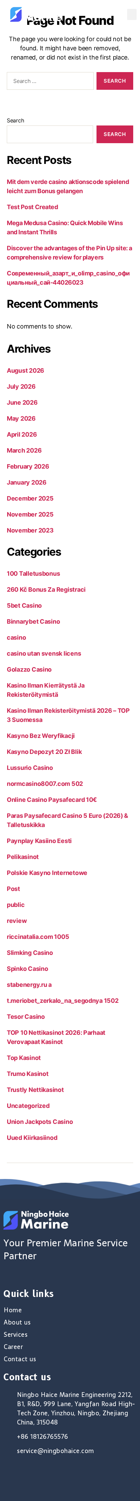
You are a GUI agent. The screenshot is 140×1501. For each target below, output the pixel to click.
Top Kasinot (24, 1057)
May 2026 (21, 418)
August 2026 (25, 370)
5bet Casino (24, 605)
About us (17, 1322)
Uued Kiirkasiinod (32, 1137)
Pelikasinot (23, 856)
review (17, 920)
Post (13, 888)
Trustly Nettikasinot (35, 1089)
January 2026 (27, 482)
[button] (132, 14)
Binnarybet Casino (33, 621)
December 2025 (30, 498)
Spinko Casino (27, 968)
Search (15, 120)
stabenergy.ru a (29, 984)
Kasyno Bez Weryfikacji (41, 735)
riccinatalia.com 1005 (38, 936)
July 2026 (21, 386)
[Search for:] (49, 82)
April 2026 (22, 434)
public (15, 904)
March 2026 (24, 450)
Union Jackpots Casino (40, 1121)
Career (13, 1347)
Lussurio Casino (30, 767)
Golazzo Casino (29, 669)
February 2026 (28, 466)
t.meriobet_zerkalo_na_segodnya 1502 (63, 1000)
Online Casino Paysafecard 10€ (52, 799)
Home (13, 1310)
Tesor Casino (26, 1016)
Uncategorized (28, 1105)
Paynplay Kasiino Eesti (39, 840)
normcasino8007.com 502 (45, 783)
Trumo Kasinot (28, 1073)
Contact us (20, 1359)
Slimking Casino (30, 952)
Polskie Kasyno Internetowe (47, 872)
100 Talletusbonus (33, 573)
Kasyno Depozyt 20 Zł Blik (44, 751)
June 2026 (22, 402)
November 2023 (30, 530)
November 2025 (30, 514)
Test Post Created (32, 206)
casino (16, 637)
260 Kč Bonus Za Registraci (46, 589)
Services (16, 1334)
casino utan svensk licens (44, 653)
